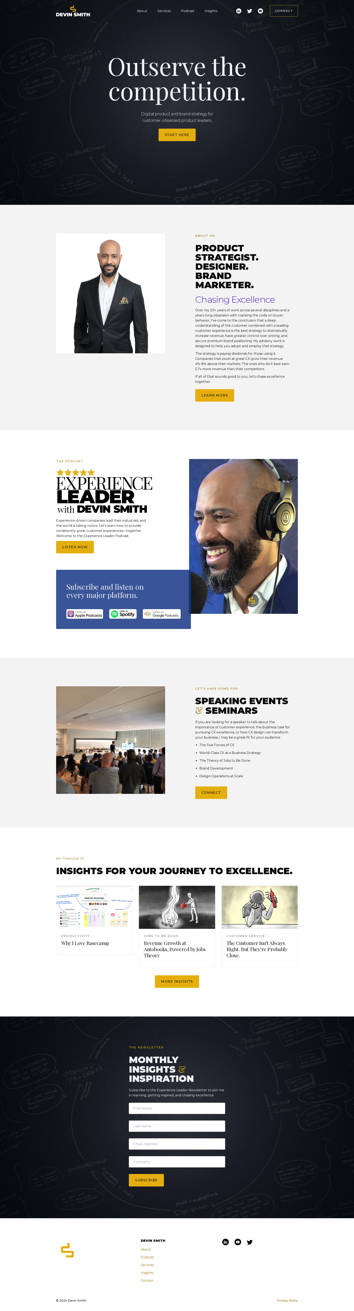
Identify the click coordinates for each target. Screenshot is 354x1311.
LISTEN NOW (75, 547)
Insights (211, 11)
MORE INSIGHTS (177, 982)
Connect (284, 11)
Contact (147, 1281)
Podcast (187, 11)
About (142, 11)
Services (164, 11)
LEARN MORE (214, 395)
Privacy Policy (287, 1300)
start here (177, 135)
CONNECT (211, 793)
